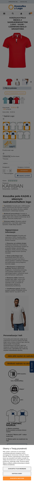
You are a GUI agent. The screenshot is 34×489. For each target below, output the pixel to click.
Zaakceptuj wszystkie (17, 478)
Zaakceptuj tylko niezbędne (17, 468)
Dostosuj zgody (17, 473)
